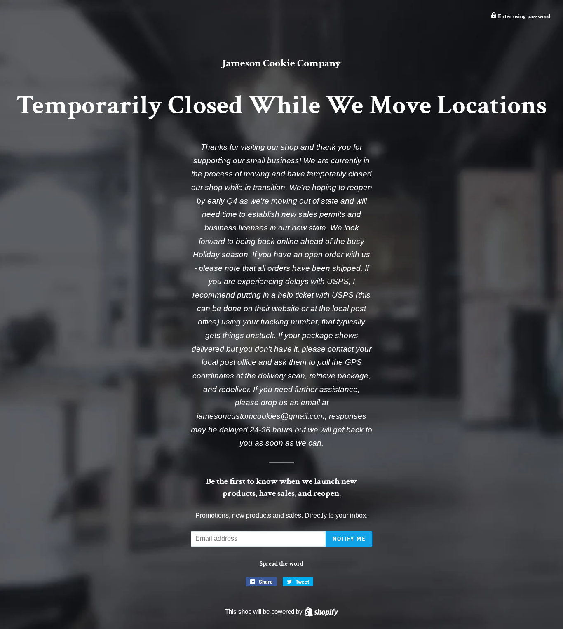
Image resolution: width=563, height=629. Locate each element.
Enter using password (524, 16)
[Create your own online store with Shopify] (321, 611)
